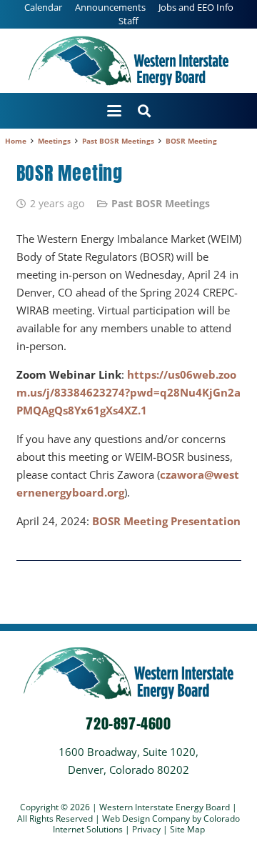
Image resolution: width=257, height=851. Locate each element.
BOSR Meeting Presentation (166, 521)
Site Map (187, 829)
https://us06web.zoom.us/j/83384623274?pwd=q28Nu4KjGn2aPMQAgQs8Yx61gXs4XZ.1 (128, 392)
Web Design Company (146, 818)
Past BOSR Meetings (160, 203)
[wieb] (128, 61)
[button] (114, 111)
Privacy (147, 829)
